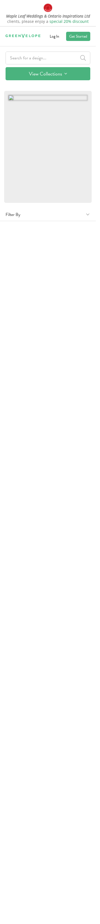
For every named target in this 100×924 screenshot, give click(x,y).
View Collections (46, 73)
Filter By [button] (13, 214)
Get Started (78, 36)
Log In (54, 36)
